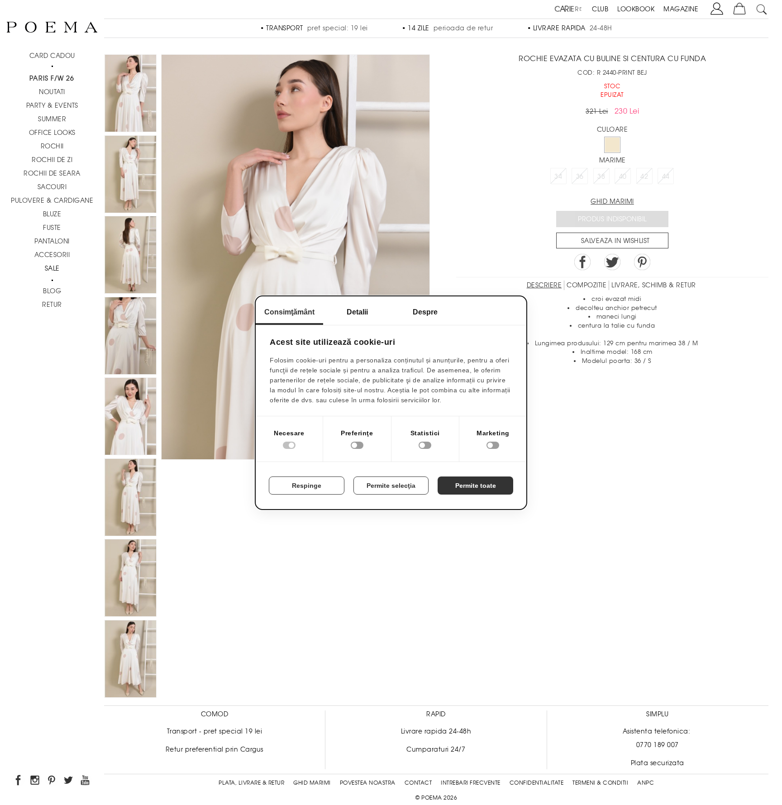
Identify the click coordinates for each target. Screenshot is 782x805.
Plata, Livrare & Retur (251, 783)
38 (601, 176)
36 (580, 176)
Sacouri (52, 187)
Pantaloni (52, 241)
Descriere (544, 285)
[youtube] (85, 781)
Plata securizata (657, 763)
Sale (52, 268)
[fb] (18, 781)
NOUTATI (52, 91)
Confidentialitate (537, 783)
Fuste (52, 227)
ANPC (645, 783)
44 (666, 176)
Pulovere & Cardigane (52, 200)
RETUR (52, 304)
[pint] (52, 781)
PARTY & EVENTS (52, 105)
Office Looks (52, 132)
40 (623, 176)
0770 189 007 (657, 744)
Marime (612, 160)
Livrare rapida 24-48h (436, 731)
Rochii (52, 146)
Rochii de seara (52, 173)
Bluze (52, 214)
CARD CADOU (52, 55)
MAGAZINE (680, 9)
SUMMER (52, 119)
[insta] (35, 781)
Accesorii (52, 254)
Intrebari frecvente (471, 783)
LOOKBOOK (635, 9)
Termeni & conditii (600, 783)
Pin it (642, 262)
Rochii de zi (52, 159)
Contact (418, 783)
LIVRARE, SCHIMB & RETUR (653, 285)
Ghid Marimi (312, 783)
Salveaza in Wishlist (615, 240)
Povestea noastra (368, 783)
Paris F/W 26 (51, 78)
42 (644, 176)
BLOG (52, 291)
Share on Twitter (612, 262)
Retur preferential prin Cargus (214, 749)
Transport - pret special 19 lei (214, 731)
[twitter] (69, 781)
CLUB (600, 9)
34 (558, 176)
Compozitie (586, 285)
